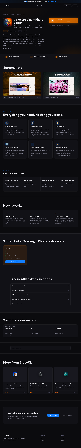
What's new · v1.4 (40, 348)
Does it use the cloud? (40, 290)
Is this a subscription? (40, 286)
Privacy (62, 438)
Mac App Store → (15, 261)
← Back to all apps (67, 415)
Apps (34, 5)
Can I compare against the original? (40, 299)
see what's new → (52, 1)
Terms (62, 440)
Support (39, 5)
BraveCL (8, 5)
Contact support (53, 415)
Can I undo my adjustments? (40, 304)
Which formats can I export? (40, 295)
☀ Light (75, 5)
